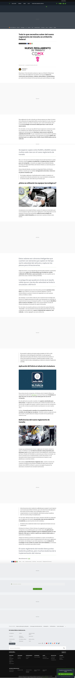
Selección (14, 3)
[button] (25, 68)
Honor (47, 27)
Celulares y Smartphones (21, 637)
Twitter (58, 3)
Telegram (51, 643)
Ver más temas (12, 643)
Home (24, 3)
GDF (29, 558)
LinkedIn (57, 643)
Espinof (27, 658)
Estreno (18, 27)
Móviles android (31, 639)
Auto (29, 3)
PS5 (32, 27)
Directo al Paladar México (37, 670)
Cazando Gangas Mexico (32, 634)
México (10, 641)
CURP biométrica (53, 626)
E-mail (32, 43)
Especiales (11, 636)
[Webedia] (63, 0)
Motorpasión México (45, 670)
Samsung (42, 27)
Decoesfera (53, 658)
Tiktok (65, 3)
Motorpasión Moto (46, 658)
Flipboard (30, 43)
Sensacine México (29, 669)
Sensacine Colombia (27, 672)
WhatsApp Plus (46, 626)
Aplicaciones (31, 636)
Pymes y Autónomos (61, 659)
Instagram (61, 3)
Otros (23, 561)
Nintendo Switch (37, 27)
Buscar (64, 648)
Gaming (19, 3)
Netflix (55, 27)
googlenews (63, 3)
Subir (63, 652)
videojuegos (21, 641)
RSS (53, 643)
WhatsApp (22, 27)
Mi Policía (34, 395)
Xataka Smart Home (11, 662)
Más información (45, 676)
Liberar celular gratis (60, 626)
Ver (38, 588)
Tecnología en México (22, 639)
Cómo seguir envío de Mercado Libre (36, 626)
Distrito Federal (28, 561)
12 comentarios (22, 43)
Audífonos (50, 27)
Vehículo (34, 561)
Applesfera (11, 659)
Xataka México (11, 669)
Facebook (56, 3)
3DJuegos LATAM (20, 669)
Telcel (30, 641)
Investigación (11, 633)
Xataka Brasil (11, 671)
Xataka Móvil (11, 658)
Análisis (20, 633)
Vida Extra (19, 658)
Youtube (60, 3)
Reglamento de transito (47, 561)
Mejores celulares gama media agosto (22, 626)
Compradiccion (53, 659)
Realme (29, 27)
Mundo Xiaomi (11, 663)
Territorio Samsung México (38, 3)
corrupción (40, 561)
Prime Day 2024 (12, 639)
